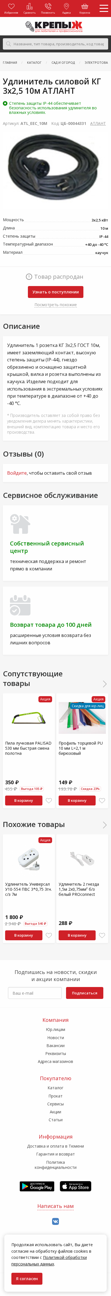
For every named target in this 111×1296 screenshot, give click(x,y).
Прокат (55, 1096)
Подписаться (84, 993)
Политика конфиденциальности (56, 1164)
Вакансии (55, 1045)
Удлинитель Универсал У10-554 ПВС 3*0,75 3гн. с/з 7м (28, 889)
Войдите (17, 473)
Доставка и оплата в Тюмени (55, 1146)
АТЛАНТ (98, 123)
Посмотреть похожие (55, 304)
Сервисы (55, 1104)
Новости (55, 1037)
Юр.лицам (55, 1029)
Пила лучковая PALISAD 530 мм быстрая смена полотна (28, 748)
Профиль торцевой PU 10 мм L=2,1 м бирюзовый (81, 748)
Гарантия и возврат (55, 1154)
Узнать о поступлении (55, 292)
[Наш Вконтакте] (55, 1221)
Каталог (55, 1087)
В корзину (23, 800)
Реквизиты (55, 1053)
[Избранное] (49, 800)
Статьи (56, 1119)
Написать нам (55, 1206)
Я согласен (27, 1278)
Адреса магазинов (55, 1061)
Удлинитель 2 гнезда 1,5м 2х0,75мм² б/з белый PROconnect (79, 889)
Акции (55, 1111)
